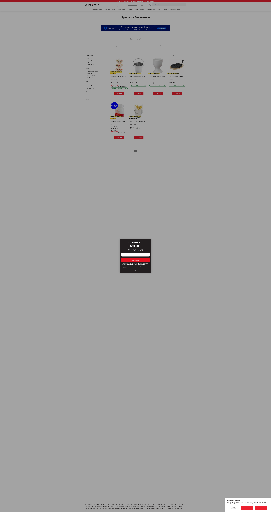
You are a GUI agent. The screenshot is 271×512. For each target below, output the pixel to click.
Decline (261, 508)
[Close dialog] (150, 240)
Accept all (247, 508)
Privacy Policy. (255, 503)
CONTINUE (135, 260)
